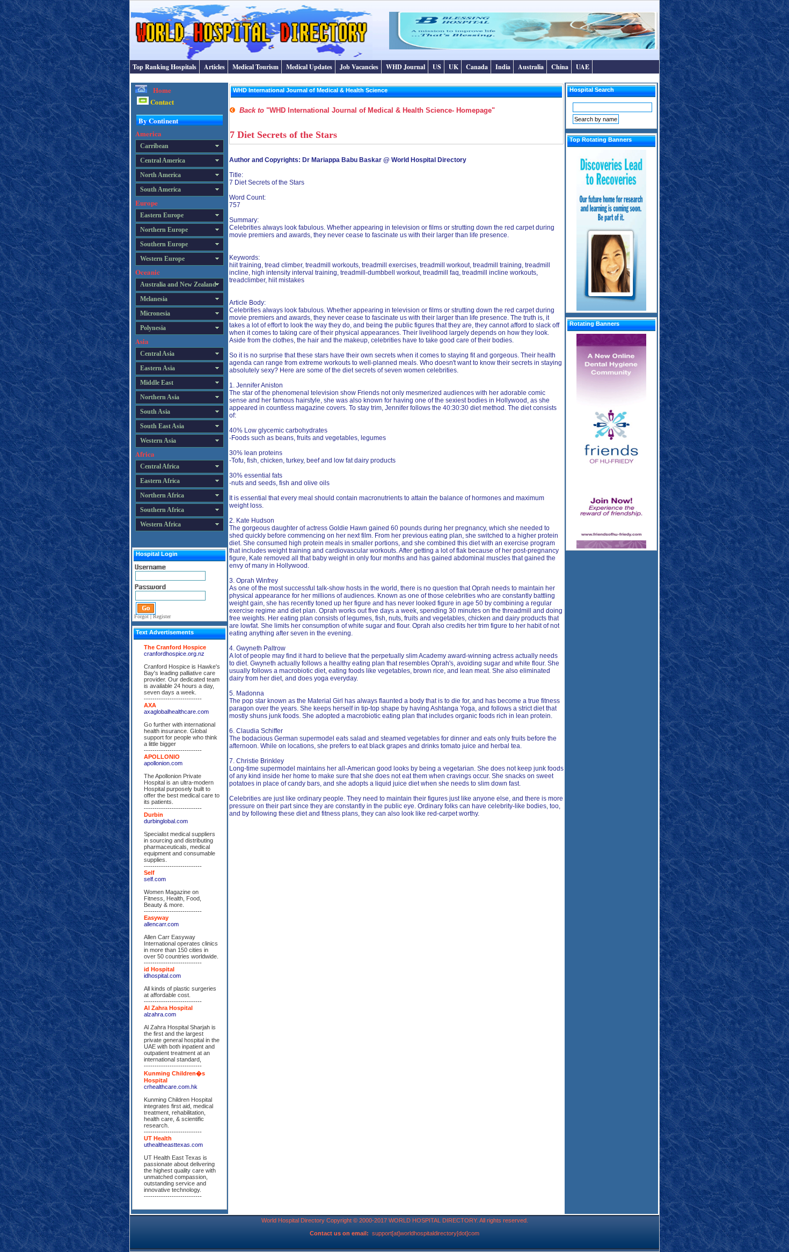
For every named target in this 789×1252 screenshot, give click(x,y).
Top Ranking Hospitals (164, 66)
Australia (531, 66)
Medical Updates (309, 66)
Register (162, 616)
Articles (214, 66)
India (502, 66)
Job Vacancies (359, 66)
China (559, 66)
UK (453, 66)
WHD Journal (405, 66)
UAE (582, 66)
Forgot (141, 616)
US (437, 66)
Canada (477, 66)
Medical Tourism (255, 66)
